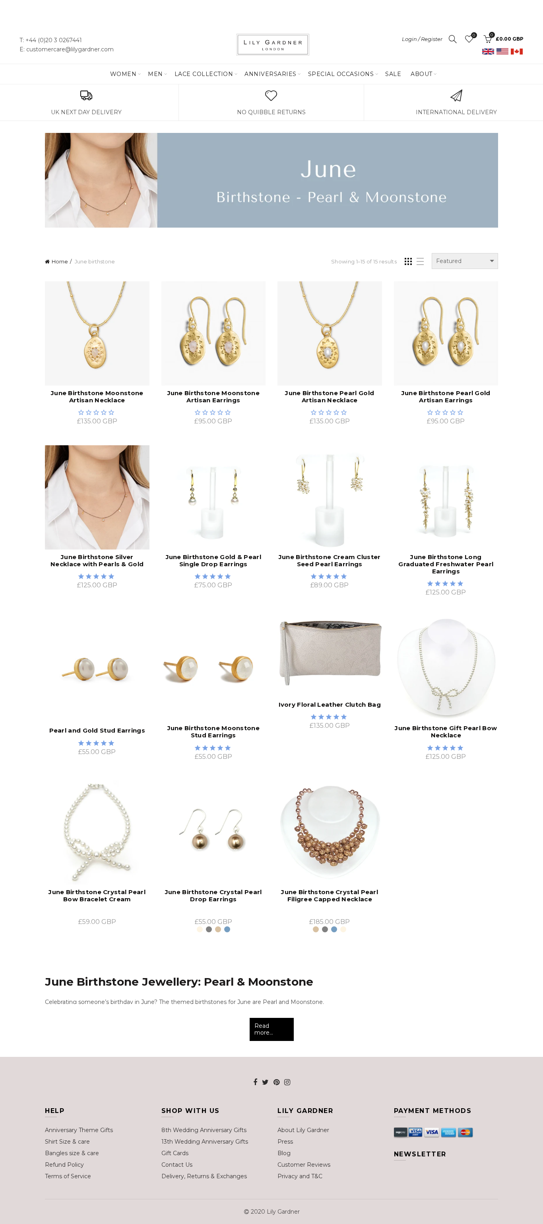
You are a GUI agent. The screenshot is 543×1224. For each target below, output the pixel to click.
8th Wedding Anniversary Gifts (203, 1130)
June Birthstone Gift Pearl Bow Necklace (446, 732)
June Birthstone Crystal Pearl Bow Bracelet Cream (96, 896)
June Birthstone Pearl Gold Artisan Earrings (446, 397)
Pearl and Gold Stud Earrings (97, 730)
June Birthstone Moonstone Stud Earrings (213, 732)
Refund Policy (64, 1164)
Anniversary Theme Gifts (79, 1130)
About (421, 74)
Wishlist (474, 35)
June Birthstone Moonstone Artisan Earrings (213, 397)
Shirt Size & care (67, 1141)
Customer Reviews (303, 1164)
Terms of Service (68, 1176)
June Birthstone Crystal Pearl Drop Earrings (213, 896)
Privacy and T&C (299, 1176)
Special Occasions (341, 74)
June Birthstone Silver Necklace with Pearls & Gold (97, 561)
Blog (284, 1153)
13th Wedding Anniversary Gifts (204, 1141)
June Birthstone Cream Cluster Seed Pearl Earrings (330, 561)
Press (285, 1141)
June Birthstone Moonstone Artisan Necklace (97, 397)
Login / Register (422, 39)
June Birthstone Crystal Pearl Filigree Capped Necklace (329, 896)
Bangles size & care (72, 1153)
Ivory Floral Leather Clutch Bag (330, 704)
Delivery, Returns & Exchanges (204, 1176)
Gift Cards (174, 1153)
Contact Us (176, 1164)
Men (155, 74)
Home (60, 261)
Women (123, 74)
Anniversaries (270, 74)
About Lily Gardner (303, 1130)
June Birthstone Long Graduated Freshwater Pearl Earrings (445, 564)
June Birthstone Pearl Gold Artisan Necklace (329, 397)
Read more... (263, 1029)
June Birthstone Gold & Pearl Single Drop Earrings (213, 561)
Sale (393, 74)
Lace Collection (204, 74)
